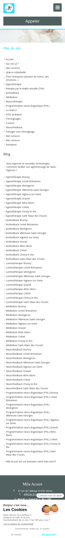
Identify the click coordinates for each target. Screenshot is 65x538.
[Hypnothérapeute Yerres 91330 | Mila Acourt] (8, 8)
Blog (6, 154)
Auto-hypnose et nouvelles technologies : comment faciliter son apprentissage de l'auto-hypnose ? (31, 167)
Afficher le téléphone (35, 494)
